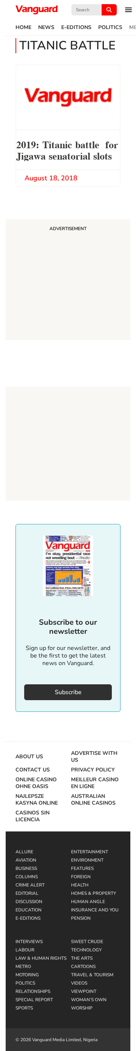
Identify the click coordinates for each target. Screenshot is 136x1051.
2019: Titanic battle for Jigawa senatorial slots (67, 149)
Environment (87, 860)
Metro (23, 966)
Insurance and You (95, 910)
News (46, 27)
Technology (86, 950)
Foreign (81, 877)
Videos (79, 983)
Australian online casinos (93, 800)
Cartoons (83, 966)
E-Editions (76, 27)
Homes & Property (93, 893)
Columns (26, 877)
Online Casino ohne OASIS (36, 783)
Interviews (29, 942)
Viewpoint (83, 991)
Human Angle (88, 902)
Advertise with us (94, 757)
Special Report (34, 1000)
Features (82, 868)
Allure (24, 852)
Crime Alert (30, 885)
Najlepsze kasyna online (36, 800)
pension (81, 918)
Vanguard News (36, 10)
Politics (110, 27)
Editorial (27, 893)
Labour (24, 950)
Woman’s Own (89, 1000)
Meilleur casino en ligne (95, 783)
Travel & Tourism (92, 975)
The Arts (82, 958)
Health (79, 885)
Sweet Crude (87, 942)
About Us (29, 756)
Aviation (25, 860)
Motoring (27, 975)
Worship (82, 1008)
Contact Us (32, 770)
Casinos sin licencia (32, 816)
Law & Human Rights (40, 958)
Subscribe (68, 692)
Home (23, 27)
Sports (24, 1008)
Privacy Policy (93, 770)
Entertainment (89, 852)
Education (28, 910)
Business (26, 868)
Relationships (32, 991)
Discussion (28, 902)
